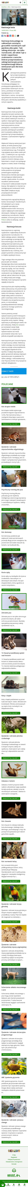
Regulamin (14, 1157)
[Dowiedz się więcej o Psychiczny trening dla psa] (14, 478)
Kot (9, 7)
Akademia (8, 1185)
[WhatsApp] (15, 36)
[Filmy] (24, 1184)
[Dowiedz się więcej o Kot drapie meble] (14, 395)
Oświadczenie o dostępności (14, 1162)
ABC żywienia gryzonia (10, 1077)
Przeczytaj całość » (11, 424)
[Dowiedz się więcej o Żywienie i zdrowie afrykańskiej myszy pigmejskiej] (14, 933)
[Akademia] (8, 1184)
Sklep (13, 1185)
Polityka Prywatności (14, 1159)
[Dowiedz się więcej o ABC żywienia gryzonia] (14, 1066)
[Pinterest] (8, 36)
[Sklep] (13, 1184)
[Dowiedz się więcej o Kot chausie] (14, 810)
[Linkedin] (10, 36)
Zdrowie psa (6, 613)
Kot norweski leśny (9, 861)
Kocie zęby (5, 572)
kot (17, 325)
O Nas (14, 1155)
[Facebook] (2, 36)
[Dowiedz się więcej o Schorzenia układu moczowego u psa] (14, 976)
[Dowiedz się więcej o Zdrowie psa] (14, 601)
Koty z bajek (6, 695)
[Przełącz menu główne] (25, 2)
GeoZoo (3, 7)
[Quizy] (19, 1184)
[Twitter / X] (5, 36)
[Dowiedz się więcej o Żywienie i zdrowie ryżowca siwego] (14, 1109)
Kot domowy (6, 532)
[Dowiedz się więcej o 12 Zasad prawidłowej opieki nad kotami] (14, 642)
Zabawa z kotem (8, 781)
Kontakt (14, 1164)
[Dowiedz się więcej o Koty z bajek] (14, 684)
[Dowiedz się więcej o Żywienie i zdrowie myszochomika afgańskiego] (14, 436)
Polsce (3, 220)
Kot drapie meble (8, 406)
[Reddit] (13, 36)
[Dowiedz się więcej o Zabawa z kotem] (14, 770)
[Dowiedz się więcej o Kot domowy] (14, 521)
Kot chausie (6, 821)
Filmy (24, 1185)
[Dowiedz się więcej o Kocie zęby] (14, 561)
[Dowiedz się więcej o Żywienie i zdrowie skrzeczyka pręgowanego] (14, 1021)
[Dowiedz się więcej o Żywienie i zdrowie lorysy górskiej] (14, 893)
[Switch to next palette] (20, 2)
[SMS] (18, 36)
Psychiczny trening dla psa (12, 489)
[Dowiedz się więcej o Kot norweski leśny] (14, 850)
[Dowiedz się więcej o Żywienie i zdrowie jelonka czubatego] (14, 725)
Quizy (19, 1185)
